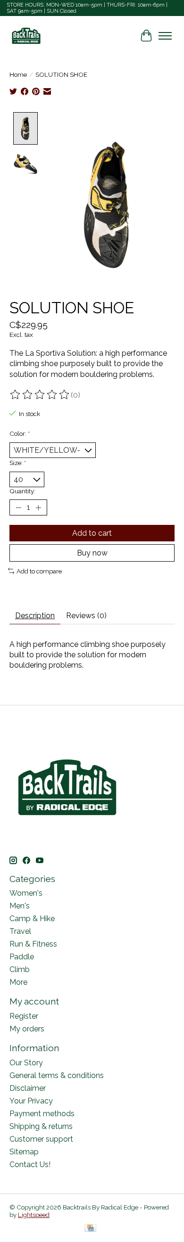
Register (23, 1016)
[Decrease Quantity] (18, 507)
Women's (25, 893)
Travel (20, 931)
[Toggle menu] (165, 35)
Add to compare (39, 571)
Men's (19, 905)
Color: (19, 433)
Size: (17, 462)
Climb (19, 969)
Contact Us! (29, 1164)
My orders (26, 1028)
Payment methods (42, 1113)
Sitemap (24, 1151)
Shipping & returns (41, 1126)
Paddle (21, 956)
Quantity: (22, 491)
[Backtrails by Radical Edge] (26, 35)
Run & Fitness (33, 944)
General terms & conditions (56, 1075)
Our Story (26, 1062)
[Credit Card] (90, 1228)
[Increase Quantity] (38, 507)
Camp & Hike (32, 918)
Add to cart (92, 533)
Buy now (92, 552)
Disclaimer (27, 1088)
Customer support (41, 1139)
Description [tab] (35, 615)
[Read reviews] (40, 394)
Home (18, 74)
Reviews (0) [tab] (86, 615)
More (18, 982)
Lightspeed (34, 1214)
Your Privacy (31, 1100)
